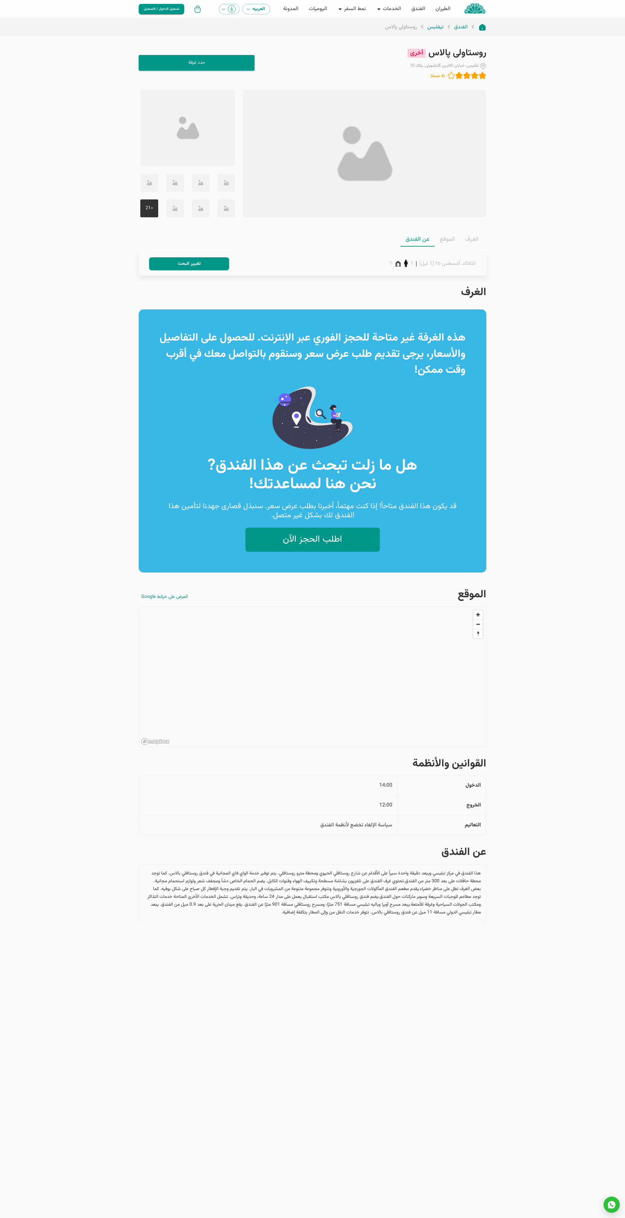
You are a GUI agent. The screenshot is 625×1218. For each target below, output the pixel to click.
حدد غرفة (196, 62)
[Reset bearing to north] (478, 633)
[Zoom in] (478, 614)
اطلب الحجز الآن (312, 539)
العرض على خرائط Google (164, 597)
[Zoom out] (478, 624)
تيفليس (435, 27)
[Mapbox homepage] (155, 741)
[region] (312, 677)
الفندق (461, 27)
